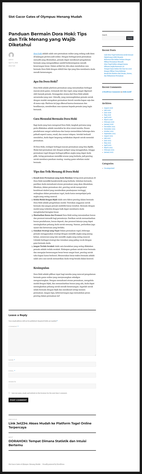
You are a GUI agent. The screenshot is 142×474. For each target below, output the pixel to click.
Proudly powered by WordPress (53, 464)
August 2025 (108, 136)
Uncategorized (109, 168)
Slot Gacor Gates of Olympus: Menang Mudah (45, 17)
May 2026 (107, 115)
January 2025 (108, 152)
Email (12, 371)
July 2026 (107, 110)
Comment (14, 326)
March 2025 (108, 148)
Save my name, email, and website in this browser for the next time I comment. (39, 393)
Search (104, 35)
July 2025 (107, 138)
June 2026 (107, 113)
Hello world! (127, 92)
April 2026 (107, 117)
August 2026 (108, 108)
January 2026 (108, 124)
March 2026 (108, 120)
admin (11, 59)
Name (12, 360)
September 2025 (110, 134)
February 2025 (109, 150)
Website (12, 382)
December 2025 (109, 127)
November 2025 (109, 129)
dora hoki (38, 53)
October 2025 (108, 131)
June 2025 (107, 141)
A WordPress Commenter (111, 92)
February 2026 (109, 122)
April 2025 (107, 145)
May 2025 (107, 143)
